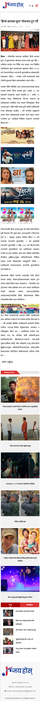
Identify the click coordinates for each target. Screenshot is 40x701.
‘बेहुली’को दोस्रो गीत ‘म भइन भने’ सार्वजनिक (24, 641)
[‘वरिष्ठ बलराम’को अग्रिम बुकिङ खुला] (20, 427)
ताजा (10, 604)
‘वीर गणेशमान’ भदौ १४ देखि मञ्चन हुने (26, 630)
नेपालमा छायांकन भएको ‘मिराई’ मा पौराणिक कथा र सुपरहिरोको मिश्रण (20, 408)
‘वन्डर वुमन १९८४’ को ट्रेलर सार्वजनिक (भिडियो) (20, 483)
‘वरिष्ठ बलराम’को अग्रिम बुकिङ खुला (20, 446)
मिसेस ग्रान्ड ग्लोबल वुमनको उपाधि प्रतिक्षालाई (25, 622)
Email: (21, 691)
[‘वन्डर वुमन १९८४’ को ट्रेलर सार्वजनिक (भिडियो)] (20, 465)
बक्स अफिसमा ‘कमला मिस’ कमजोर (25, 611)
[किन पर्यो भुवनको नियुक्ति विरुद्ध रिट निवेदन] (20, 579)
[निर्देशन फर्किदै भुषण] (20, 503)
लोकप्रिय (30, 604)
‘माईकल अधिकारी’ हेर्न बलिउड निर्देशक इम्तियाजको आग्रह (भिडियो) (20, 559)
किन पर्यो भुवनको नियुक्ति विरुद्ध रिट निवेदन (20, 597)
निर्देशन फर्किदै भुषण (20, 521)
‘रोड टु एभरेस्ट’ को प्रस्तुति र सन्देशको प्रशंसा (26, 650)
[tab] (10, 605)
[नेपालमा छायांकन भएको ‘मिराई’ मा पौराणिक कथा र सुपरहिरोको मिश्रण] (20, 390)
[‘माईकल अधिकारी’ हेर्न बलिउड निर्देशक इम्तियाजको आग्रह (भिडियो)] (20, 541)
